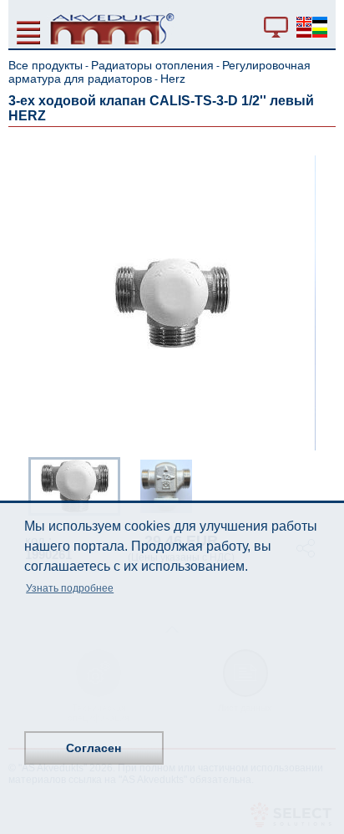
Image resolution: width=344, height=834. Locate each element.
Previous (20, 484)
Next (324, 484)
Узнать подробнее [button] (70, 588)
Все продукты (45, 65)
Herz (172, 78)
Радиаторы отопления (152, 65)
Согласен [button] (93, 748)
